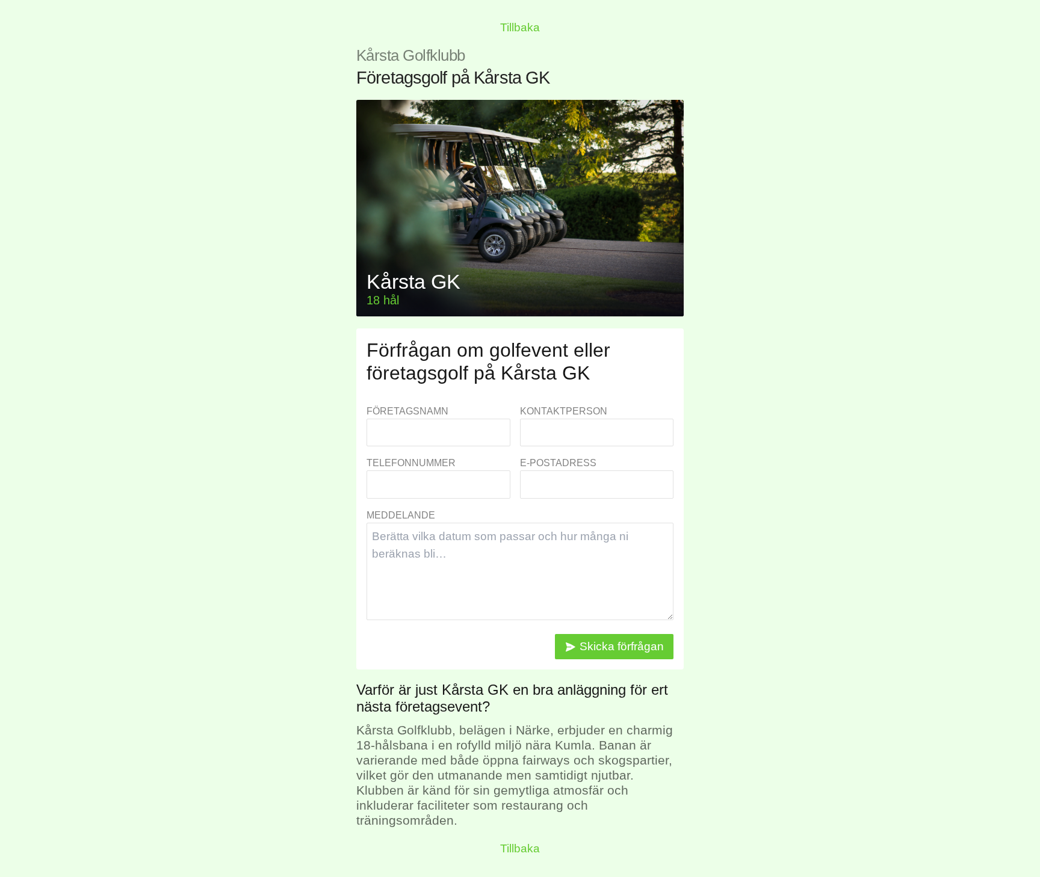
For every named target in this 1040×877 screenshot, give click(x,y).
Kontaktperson (563, 411)
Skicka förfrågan (622, 646)
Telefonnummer (411, 463)
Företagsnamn (407, 411)
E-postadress (558, 463)
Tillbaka (520, 27)
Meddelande (401, 515)
